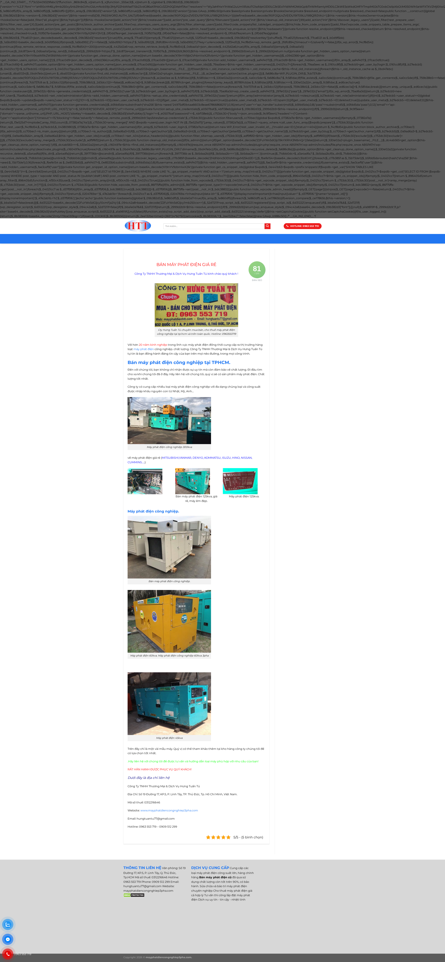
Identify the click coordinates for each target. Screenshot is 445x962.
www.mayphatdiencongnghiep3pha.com (169, 810)
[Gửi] (267, 226)
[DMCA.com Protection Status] (133, 895)
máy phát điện (144, 349)
